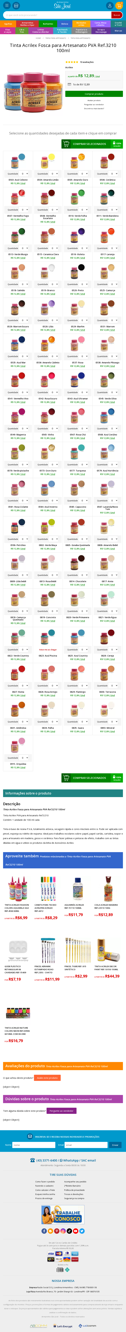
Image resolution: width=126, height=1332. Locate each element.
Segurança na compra (74, 1198)
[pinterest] (56, 1231)
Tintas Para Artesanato (56, 38)
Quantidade (13, 173)
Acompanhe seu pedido (75, 1181)
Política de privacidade (74, 1190)
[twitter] (82, 1231)
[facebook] (44, 1231)
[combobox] (63, 15)
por (67, 915)
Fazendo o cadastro (44, 1185)
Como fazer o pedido (45, 1181)
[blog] (50, 1231)
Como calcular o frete (45, 1190)
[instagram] (63, 1231)
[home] (62, 8)
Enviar (115, 1144)
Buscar (117, 15)
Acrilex (69, 67)
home (38, 38)
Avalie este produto (47, 1077)
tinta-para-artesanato (80, 38)
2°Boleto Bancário (72, 1185)
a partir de (10, 918)
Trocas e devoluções (73, 1194)
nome (8, 1144)
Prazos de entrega (43, 1198)
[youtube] (75, 1231)
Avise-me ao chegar (48, 649)
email (61, 1144)
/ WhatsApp (68, 1160)
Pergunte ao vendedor (61, 1110)
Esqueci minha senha (45, 1194)
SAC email (88, 1160)
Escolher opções (94, 94)
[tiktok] (69, 1231)
